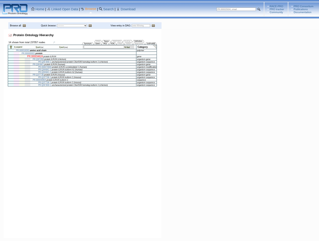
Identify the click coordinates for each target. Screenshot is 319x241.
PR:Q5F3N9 (38, 59)
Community (276, 12)
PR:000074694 (45, 67)
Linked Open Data (64, 9)
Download (128, 9)
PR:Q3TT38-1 (44, 77)
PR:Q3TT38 (38, 75)
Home (39, 9)
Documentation (302, 12)
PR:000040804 (39, 80)
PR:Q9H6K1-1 (44, 69)
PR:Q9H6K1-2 (44, 72)
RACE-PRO (276, 6)
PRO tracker (277, 9)
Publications (301, 9)
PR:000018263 (22, 50)
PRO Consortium (303, 6)
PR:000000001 (28, 53)
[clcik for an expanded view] (11, 47)
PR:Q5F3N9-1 (44, 62)
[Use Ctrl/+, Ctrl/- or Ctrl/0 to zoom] (54, 42)
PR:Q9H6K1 (38, 64)
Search (108, 9)
